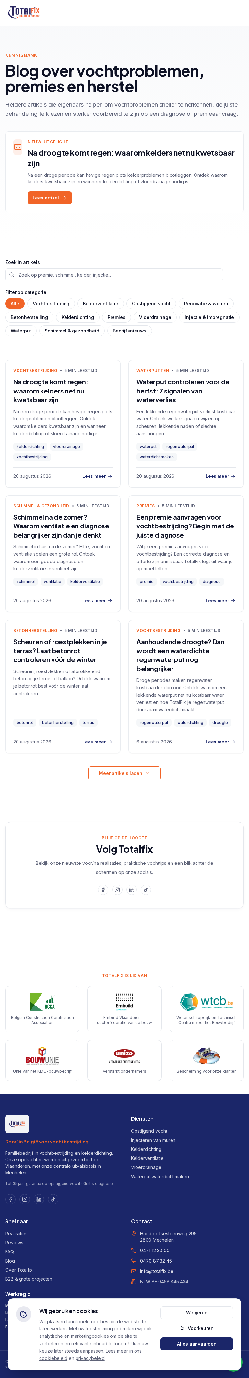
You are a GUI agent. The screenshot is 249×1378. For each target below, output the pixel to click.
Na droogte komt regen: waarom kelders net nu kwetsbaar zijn (50, 391)
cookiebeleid (53, 1358)
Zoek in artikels (22, 262)
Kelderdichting (146, 1149)
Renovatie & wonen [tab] (206, 303)
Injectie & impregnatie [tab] (209, 317)
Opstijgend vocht (149, 1131)
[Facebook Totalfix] (103, 890)
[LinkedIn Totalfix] (131, 890)
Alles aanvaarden (197, 1344)
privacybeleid (90, 1358)
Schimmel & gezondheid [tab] (72, 330)
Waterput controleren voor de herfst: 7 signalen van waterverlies (183, 391)
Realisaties (16, 1233)
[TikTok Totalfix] (146, 890)
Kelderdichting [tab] (78, 317)
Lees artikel (46, 197)
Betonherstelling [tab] (29, 317)
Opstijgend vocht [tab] (151, 303)
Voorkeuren (201, 1328)
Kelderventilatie (147, 1158)
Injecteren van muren (153, 1140)
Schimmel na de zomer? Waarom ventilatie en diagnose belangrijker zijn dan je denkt (61, 526)
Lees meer (94, 476)
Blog (10, 1260)
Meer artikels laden (120, 773)
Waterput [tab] (21, 330)
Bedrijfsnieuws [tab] (130, 330)
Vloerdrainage (146, 1167)
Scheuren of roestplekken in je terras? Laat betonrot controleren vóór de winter (60, 650)
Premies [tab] (116, 317)
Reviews (14, 1242)
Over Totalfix (19, 1270)
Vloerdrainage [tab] (155, 317)
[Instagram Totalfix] (117, 890)
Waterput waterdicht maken (160, 1176)
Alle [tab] (15, 303)
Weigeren (197, 1312)
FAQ (9, 1251)
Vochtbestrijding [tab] (51, 303)
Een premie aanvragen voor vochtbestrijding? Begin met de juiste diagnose (185, 526)
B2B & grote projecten (28, 1279)
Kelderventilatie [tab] (100, 303)
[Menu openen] (237, 12)
